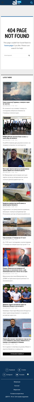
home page (8, 45)
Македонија (7, 83)
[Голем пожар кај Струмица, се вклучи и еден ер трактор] (17, 91)
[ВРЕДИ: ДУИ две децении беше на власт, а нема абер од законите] (17, 125)
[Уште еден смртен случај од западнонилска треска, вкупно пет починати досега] (17, 157)
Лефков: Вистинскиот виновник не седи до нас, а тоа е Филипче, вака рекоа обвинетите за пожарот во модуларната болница (17, 340)
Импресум (17, 382)
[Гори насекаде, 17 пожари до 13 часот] (17, 226)
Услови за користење (17, 393)
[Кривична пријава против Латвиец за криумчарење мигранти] (17, 192)
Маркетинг (17, 389)
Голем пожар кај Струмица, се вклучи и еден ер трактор (16, 103)
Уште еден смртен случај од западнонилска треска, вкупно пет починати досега (16, 169)
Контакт (17, 386)
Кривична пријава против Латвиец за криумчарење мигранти (14, 204)
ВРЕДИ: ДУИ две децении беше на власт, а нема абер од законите (15, 137)
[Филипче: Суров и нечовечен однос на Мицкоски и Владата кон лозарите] (17, 293)
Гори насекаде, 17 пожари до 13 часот (14, 238)
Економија (6, 285)
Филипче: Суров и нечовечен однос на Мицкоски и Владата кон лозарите (14, 305)
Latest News (7, 77)
